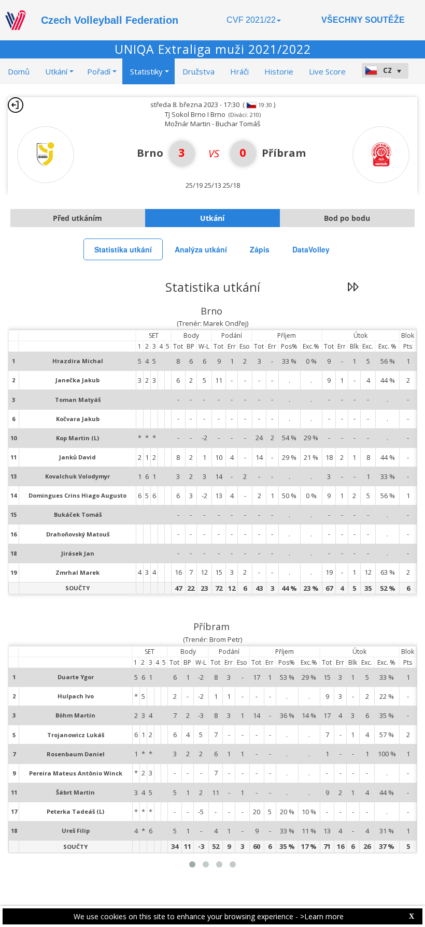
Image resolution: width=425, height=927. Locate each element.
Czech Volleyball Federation (109, 20)
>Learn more (322, 916)
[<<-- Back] (15, 105)
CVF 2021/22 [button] (251, 20)
